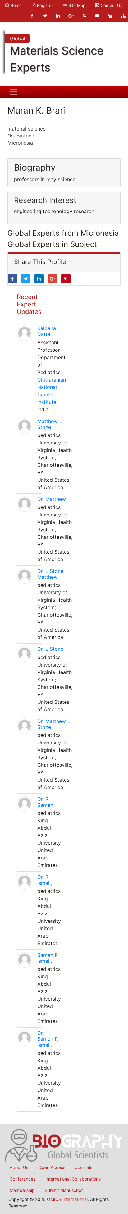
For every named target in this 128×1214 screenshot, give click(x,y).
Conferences (22, 1178)
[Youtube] (97, 15)
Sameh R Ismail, (47, 958)
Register (44, 5)
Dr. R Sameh (45, 802)
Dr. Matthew (51, 499)
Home (15, 5)
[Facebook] (32, 15)
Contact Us (110, 5)
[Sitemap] (123, 15)
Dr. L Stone (50, 649)
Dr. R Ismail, (44, 880)
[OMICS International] (64, 1145)
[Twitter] (45, 15)
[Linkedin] (58, 15)
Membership (22, 1190)
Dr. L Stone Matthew (50, 574)
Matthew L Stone (49, 424)
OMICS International (67, 1199)
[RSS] (84, 15)
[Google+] (71, 15)
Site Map (76, 5)
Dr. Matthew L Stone (53, 724)
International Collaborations (73, 1178)
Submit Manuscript (64, 1190)
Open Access (51, 1167)
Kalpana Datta (46, 331)
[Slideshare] (110, 15)
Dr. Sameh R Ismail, (47, 1039)
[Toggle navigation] (13, 92)
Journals (83, 1167)
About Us (19, 1167)
